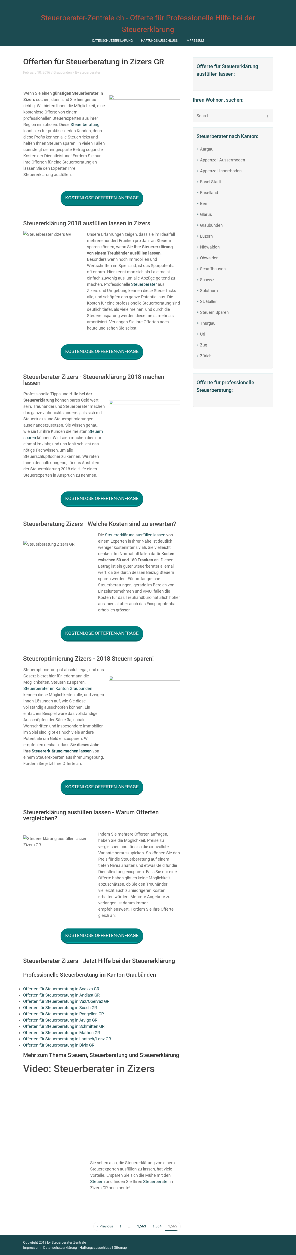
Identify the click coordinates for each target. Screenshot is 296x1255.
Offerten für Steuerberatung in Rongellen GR (63, 1013)
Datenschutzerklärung (112, 40)
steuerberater (90, 72)
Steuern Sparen (214, 312)
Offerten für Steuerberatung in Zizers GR (93, 61)
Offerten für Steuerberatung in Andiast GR (61, 995)
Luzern (206, 236)
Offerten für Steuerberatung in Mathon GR (61, 1032)
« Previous (105, 1226)
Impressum (195, 40)
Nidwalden (210, 247)
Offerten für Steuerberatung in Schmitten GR (64, 1026)
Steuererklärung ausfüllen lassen (135, 534)
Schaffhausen (213, 268)
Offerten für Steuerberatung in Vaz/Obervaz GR (66, 1001)
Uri (202, 334)
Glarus (206, 214)
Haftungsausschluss (159, 40)
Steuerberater (144, 284)
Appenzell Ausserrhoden (222, 159)
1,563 (141, 1226)
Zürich (206, 355)
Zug (203, 345)
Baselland (209, 192)
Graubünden (62, 72)
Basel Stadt (210, 181)
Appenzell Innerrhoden (221, 170)
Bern (204, 203)
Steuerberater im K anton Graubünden (57, 688)
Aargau (206, 149)
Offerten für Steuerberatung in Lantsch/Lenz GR (67, 1038)
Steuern (97, 1181)
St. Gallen (209, 301)
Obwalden (209, 257)
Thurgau (208, 323)
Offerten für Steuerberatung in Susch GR (60, 1007)
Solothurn (209, 290)
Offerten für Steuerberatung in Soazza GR (61, 988)
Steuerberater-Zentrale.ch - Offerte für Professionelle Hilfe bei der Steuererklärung (148, 23)
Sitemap (120, 1248)
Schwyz (207, 279)
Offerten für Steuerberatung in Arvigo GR (60, 1020)
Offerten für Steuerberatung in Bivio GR (58, 1045)
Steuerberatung (85, 124)
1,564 (157, 1226)
